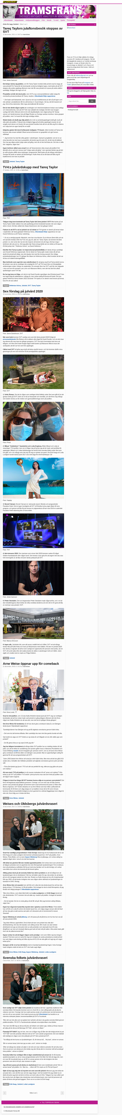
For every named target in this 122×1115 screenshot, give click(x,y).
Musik (49, 20)
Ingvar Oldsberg (31, 857)
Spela (62, 20)
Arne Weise (13, 798)
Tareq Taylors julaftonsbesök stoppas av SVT (33, 30)
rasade (15, 751)
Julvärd (12, 161)
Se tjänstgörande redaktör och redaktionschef (19, 1107)
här (68, 93)
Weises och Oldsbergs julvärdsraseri (30, 804)
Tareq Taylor (20, 161)
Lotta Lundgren (50, 952)
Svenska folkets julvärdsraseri (25, 958)
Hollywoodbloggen (33, 20)
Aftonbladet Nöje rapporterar (45, 96)
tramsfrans (26, 34)
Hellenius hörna (15, 285)
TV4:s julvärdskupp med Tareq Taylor (30, 167)
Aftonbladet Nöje (41, 232)
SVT (29, 285)
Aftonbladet (8, 20)
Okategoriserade (73, 109)
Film (43, 20)
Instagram (87, 82)
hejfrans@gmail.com (82, 75)
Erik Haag (22, 952)
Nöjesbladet (19, 20)
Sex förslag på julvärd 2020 (23, 291)
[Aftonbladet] (10, 2)
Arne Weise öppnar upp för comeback (31, 663)
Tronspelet (71, 20)
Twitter (69, 84)
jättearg (24, 917)
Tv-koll (55, 20)
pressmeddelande (9, 339)
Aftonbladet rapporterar (30, 889)
